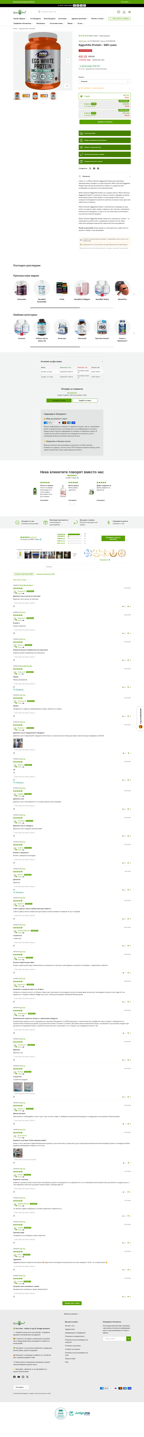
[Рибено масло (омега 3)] (41, 327)
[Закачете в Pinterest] (98, 168)
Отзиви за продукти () (45, 574)
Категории (62, 19)
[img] (72, 475)
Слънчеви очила (56, 23)
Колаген (21, 338)
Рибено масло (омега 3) (42, 339)
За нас (79, 23)
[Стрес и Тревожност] (122, 327)
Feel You (22, 612)
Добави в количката (105, 122)
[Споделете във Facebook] (94, 168)
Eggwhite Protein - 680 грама (27, 28)
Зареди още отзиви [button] (72, 1303)
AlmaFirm (122, 299)
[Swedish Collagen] (82, 288)
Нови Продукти (50, 19)
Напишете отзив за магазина (113, 538)
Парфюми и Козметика (22, 23)
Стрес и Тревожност (122, 339)
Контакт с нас (70, 1326)
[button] (129, 12)
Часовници (40, 23)
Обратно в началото (71, 1314)
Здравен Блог (70, 1329)
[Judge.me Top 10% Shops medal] (113, 553)
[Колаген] (21, 327)
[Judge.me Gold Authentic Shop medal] (97, 553)
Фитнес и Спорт (97, 19)
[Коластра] (62, 327)
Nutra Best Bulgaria (26, 585)
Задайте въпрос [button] (85, 400)
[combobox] (71, 12)
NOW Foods (82, 41)
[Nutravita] (21, 288)
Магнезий (82, 338)
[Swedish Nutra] (102, 288)
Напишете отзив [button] (59, 400)
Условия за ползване (72, 1349)
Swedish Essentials (41, 300)
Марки (70, 23)
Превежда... (20, 690)
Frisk (62, 299)
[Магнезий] (82, 327)
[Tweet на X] (90, 168)
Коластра (62, 338)
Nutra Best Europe (25, 666)
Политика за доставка (73, 1346)
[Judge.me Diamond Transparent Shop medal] (88, 553)
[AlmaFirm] (122, 288)
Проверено (104, 560)
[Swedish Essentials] (41, 288)
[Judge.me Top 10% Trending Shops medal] (122, 553)
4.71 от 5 (33, 537)
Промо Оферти (19, 19)
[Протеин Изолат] (102, 327)
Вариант (81, 77)
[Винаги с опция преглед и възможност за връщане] (79, 69)
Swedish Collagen (82, 299)
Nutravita (21, 299)
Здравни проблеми (79, 19)
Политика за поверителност (75, 1336)
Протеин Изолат (102, 338)
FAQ (66, 1362)
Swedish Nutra (102, 299)
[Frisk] (62, 288)
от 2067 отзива (70, 478)
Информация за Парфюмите (75, 1333)
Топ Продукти (35, 19)
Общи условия (70, 1359)
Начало (15, 28)
